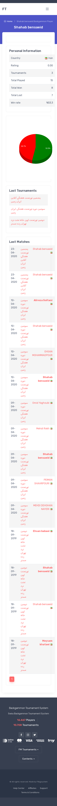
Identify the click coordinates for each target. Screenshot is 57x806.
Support (44, 788)
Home (9, 21)
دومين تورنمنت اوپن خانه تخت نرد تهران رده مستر (25, 546)
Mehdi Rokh (42, 428)
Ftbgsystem (42, 782)
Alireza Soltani (43, 300)
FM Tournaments (27, 749)
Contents (27, 758)
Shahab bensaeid (42, 249)
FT (4, 9)
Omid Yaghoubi (40, 402)
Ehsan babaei (41, 531)
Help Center (18, 788)
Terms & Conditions (30, 792)
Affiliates (32, 788)
